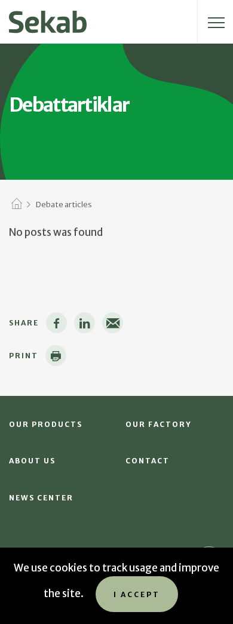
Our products (45, 424)
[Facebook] (56, 322)
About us (32, 460)
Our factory (158, 424)
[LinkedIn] (84, 322)
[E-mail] (112, 322)
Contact (147, 460)
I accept (137, 594)
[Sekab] (48, 20)
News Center (41, 497)
